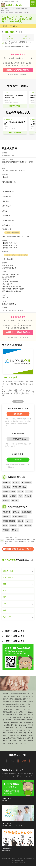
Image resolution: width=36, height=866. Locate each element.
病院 (20, 496)
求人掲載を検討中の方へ (9, 773)
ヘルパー (29, 491)
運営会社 (19, 776)
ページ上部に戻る (18, 401)
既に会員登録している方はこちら (18, 74)
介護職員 (13, 496)
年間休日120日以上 (19, 487)
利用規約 (30, 773)
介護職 (5, 496)
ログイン (12, 761)
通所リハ (15, 500)
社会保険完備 (26, 482)
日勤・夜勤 (6, 487)
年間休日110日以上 (9, 491)
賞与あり (16, 482)
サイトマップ (27, 776)
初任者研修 (6, 482)
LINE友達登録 (18, 459)
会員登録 (24, 761)
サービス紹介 (22, 773)
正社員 (20, 491)
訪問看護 (6, 500)
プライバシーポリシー (9, 776)
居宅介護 (28, 496)
